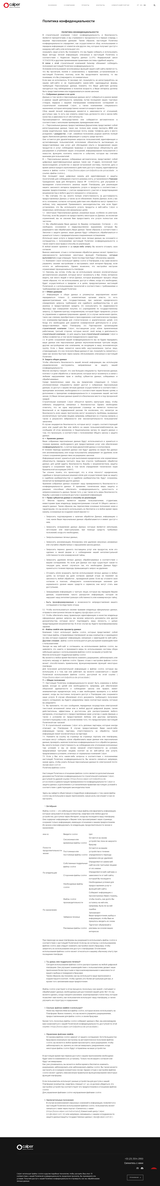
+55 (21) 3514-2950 (134, 1159)
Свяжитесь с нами (133, 1163)
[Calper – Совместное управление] (12, 5)
